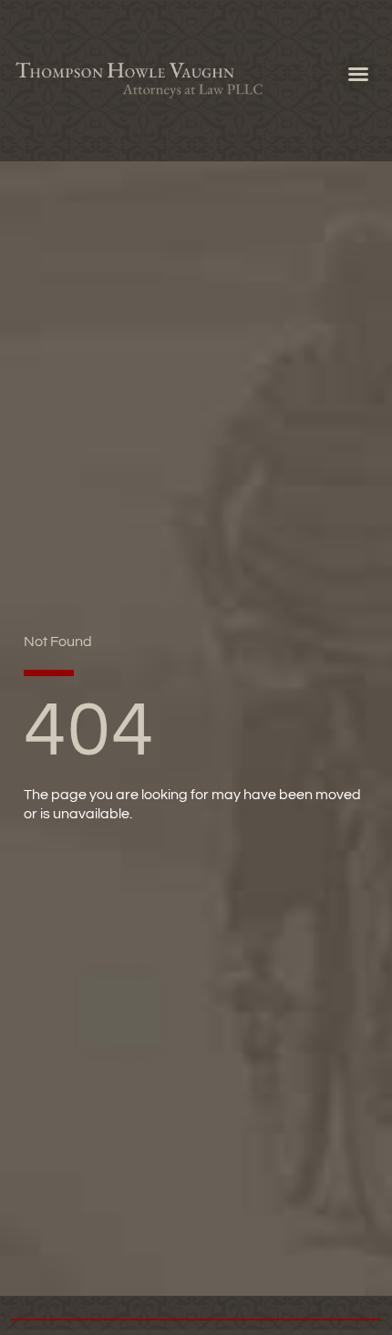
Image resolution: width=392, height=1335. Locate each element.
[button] (358, 73)
